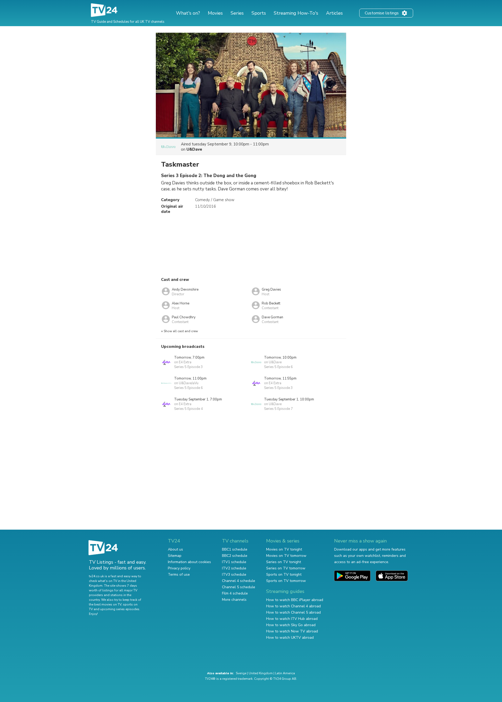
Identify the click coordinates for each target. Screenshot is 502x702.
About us (175, 549)
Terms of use (179, 574)
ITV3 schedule (234, 574)
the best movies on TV (105, 604)
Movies (215, 13)
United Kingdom (261, 673)
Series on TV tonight (283, 561)
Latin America (285, 673)
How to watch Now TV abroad (292, 631)
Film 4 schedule (235, 593)
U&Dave (194, 149)
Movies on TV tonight (284, 549)
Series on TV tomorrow (285, 568)
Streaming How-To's (296, 13)
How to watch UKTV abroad (290, 637)
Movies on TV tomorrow (286, 555)
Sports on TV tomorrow (286, 580)
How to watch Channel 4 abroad (293, 606)
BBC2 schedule (234, 555)
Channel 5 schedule (238, 587)
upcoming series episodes (119, 609)
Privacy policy (179, 568)
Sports (259, 13)
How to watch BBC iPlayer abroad (294, 599)
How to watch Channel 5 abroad (293, 612)
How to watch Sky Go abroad (291, 624)
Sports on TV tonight (283, 574)
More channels (234, 599)
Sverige (241, 673)
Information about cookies (189, 561)
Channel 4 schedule (238, 580)
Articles (334, 13)
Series (237, 13)
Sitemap (174, 555)
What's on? (188, 13)
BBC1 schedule (234, 549)
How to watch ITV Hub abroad (292, 618)
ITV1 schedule (234, 561)
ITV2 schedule (234, 568)
